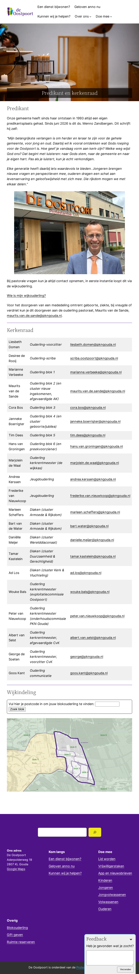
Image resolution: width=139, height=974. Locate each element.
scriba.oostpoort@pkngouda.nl (94, 358)
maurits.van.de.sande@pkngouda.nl (34, 316)
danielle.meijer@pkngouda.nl (92, 540)
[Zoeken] (95, 832)
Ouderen (104, 909)
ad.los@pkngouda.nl (85, 573)
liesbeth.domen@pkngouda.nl (93, 344)
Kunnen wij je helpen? (65, 873)
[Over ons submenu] (90, 17)
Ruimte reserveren (21, 942)
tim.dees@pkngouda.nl (87, 435)
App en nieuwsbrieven (115, 873)
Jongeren (105, 887)
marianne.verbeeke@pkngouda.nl (96, 372)
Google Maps (16, 869)
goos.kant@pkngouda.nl (89, 673)
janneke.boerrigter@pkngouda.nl (95, 421)
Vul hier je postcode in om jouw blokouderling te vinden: (51, 704)
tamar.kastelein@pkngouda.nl (93, 556)
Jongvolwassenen (112, 895)
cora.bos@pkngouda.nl (88, 407)
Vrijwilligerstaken (111, 866)
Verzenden (125, 969)
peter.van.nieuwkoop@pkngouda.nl (97, 616)
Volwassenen (108, 902)
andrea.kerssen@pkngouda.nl (93, 479)
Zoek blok (17, 709)
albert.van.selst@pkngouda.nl (93, 638)
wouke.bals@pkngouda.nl (89, 592)
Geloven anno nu (62, 866)
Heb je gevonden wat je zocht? (110, 946)
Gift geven (15, 935)
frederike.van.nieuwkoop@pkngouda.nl (100, 496)
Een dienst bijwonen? (65, 859)
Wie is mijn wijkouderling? (26, 295)
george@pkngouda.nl (86, 656)
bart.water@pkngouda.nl (89, 526)
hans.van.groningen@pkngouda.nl (96, 446)
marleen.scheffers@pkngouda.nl (95, 512)
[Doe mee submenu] (111, 17)
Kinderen (105, 880)
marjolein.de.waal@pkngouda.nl (94, 463)
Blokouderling (17, 928)
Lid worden (106, 859)
